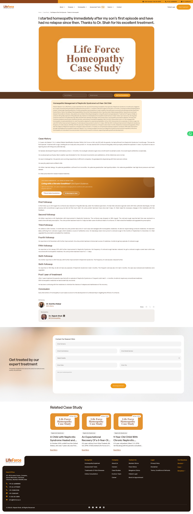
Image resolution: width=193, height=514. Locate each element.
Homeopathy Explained (92, 463)
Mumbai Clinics (134, 463)
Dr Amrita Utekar (53, 304)
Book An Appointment (136, 477)
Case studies (116, 470)
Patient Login (171, 7)
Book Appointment (118, 386)
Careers (114, 467)
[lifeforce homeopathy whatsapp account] (190, 133)
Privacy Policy (155, 463)
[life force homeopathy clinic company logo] (14, 462)
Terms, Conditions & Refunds (160, 470)
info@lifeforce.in (15, 500)
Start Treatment (183, 7)
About (61, 7)
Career (114, 477)
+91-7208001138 (14, 490)
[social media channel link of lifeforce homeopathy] (89, 507)
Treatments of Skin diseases (94, 470)
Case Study (46, 12)
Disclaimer (154, 467)
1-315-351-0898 (156, 1)
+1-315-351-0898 (14, 496)
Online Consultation (91, 474)
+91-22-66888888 (14, 483)
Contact (119, 7)
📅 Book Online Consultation (52, 193)
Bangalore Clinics (134, 470)
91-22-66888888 (172, 1)
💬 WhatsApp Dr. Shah (71, 193)
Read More (53, 450)
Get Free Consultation (122, 95)
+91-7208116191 (13, 493)
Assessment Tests (97, 7)
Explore (110, 7)
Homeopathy (81, 7)
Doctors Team (116, 474)
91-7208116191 (187, 1)
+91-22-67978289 (14, 487)
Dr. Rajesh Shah (55, 316)
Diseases (70, 7)
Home (39, 12)
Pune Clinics (133, 467)
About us (115, 463)
